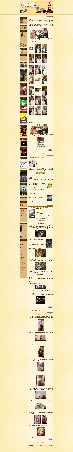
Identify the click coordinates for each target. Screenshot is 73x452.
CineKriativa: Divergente (23, 263)
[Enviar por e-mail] (42, 153)
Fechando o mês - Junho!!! (23, 215)
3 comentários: (40, 310)
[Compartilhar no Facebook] (44, 153)
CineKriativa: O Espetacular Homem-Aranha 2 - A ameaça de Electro (38, 207)
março (22, 272)
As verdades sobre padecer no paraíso (23, 266)
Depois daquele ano (24, 227)
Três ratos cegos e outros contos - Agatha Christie (23, 220)
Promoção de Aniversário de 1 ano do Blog (25, 233)
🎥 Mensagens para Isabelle (24, 230)
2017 (21, 248)
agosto (22, 254)
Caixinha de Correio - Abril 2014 (23, 269)
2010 (21, 276)
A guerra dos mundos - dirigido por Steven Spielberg (23, 213)
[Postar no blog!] (42, 442)
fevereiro (22, 273)
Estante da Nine (22, 212)
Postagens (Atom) (41, 447)
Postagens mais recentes (31, 445)
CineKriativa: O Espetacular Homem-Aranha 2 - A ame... (23, 261)
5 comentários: (40, 442)
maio (21, 256)
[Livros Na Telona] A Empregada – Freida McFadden (23, 217)
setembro (22, 253)
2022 (21, 244)
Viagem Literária (22, 219)
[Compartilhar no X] (43, 153)
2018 (21, 247)
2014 (21, 250)
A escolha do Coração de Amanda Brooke (23, 270)
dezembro (22, 251)
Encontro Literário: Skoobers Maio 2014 (34, 18)
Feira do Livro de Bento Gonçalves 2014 (34, 314)
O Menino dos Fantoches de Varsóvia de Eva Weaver (23, 268)
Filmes (31, 311)
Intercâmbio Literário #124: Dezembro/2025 (23, 210)
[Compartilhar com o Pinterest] (44, 153)
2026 (21, 241)
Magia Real (50, 25)
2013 (21, 274)
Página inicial (41, 445)
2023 (21, 243)
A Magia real (50, 315)
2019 (21, 246)
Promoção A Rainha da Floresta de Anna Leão (24, 225)
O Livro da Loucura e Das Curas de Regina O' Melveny (36, 157)
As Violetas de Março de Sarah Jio (23, 264)
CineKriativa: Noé (22, 265)
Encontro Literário (32, 443)
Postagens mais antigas (50, 445)
